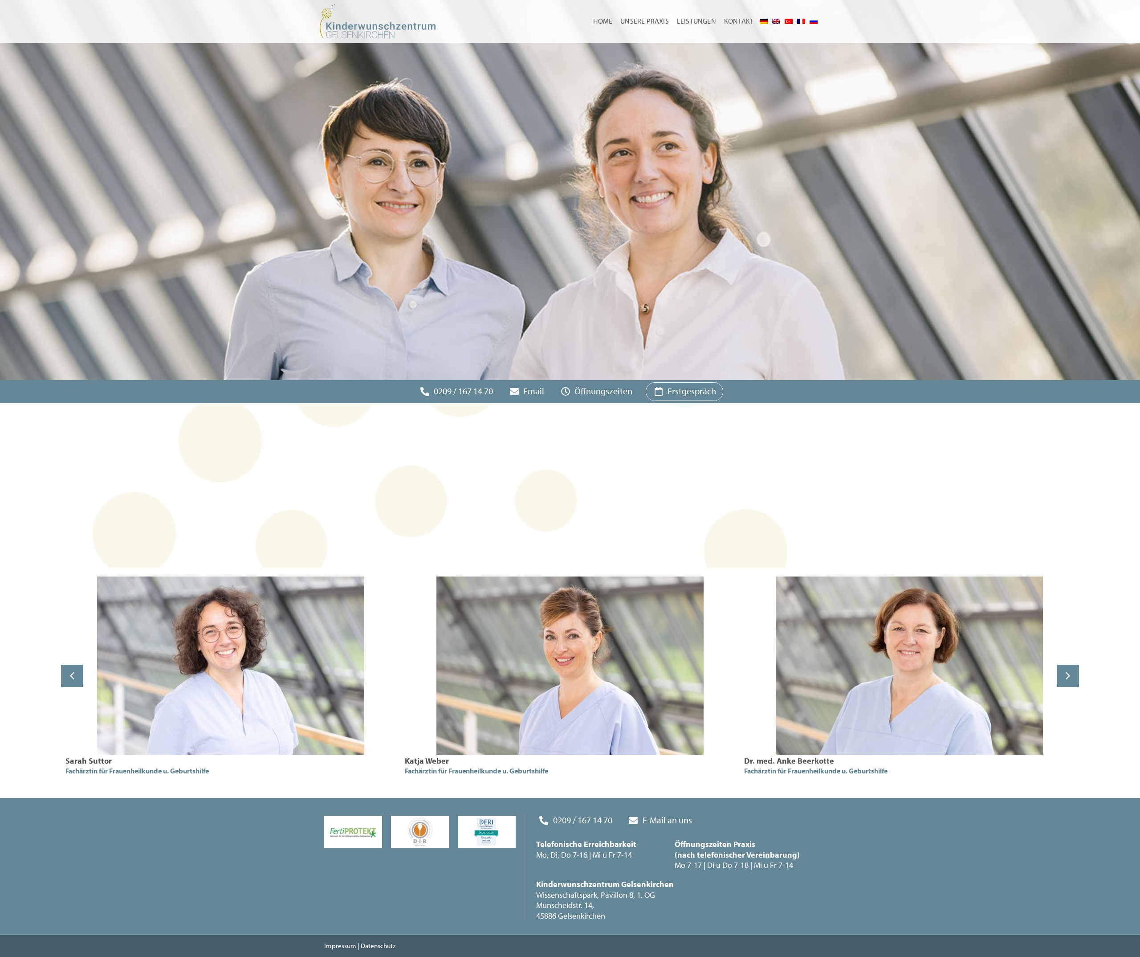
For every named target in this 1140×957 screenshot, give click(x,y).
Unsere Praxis (644, 20)
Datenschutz (378, 945)
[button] (1068, 676)
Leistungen (696, 20)
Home (602, 20)
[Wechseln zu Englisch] (776, 21)
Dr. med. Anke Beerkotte (789, 761)
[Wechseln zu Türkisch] (788, 21)
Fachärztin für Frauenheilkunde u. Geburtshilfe (137, 770)
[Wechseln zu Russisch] (813, 21)
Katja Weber (427, 761)
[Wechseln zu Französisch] (801, 21)
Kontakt (738, 20)
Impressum (340, 945)
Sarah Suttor (88, 761)
